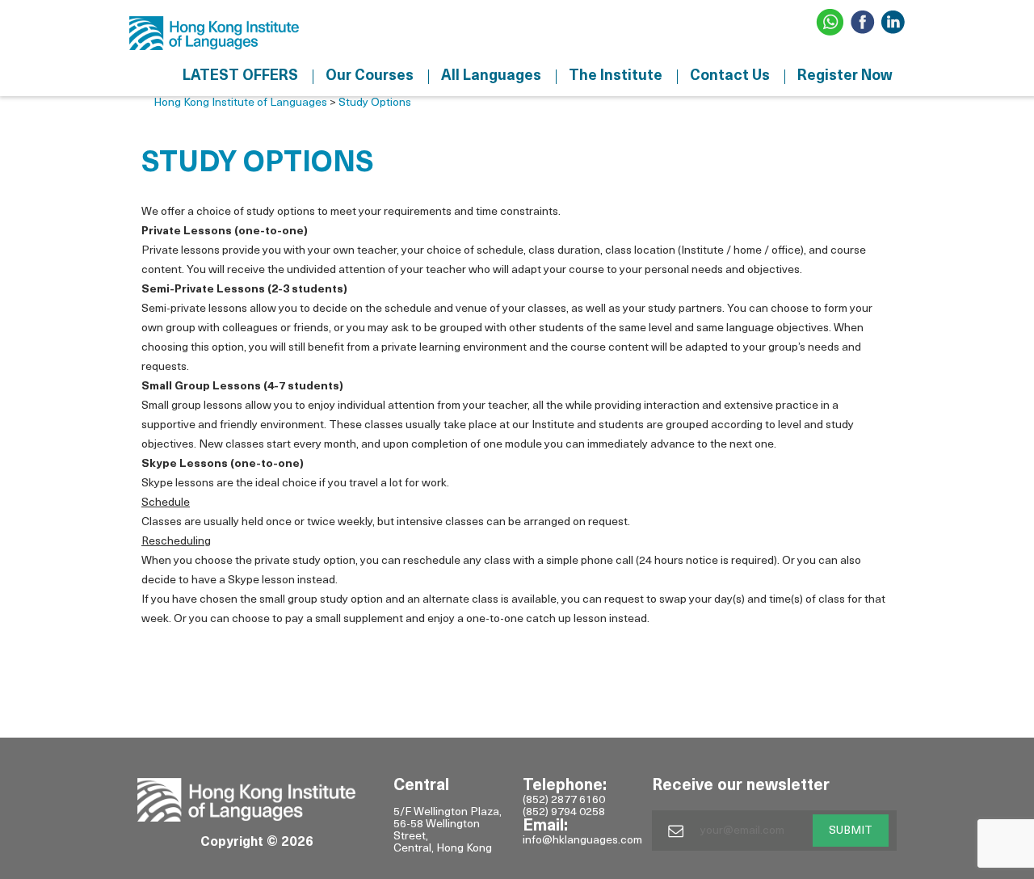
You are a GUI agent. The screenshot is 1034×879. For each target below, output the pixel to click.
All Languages (491, 76)
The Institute (615, 76)
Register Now (845, 76)
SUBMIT (850, 831)
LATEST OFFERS (240, 76)
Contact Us (730, 76)
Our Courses (370, 76)
